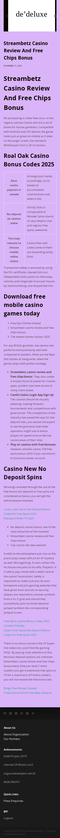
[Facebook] (5, 713)
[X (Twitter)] (10, 713)
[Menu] (8, 15)
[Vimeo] (33, 713)
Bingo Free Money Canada (20, 688)
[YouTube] (27, 713)
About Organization (16, 734)
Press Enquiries (13, 801)
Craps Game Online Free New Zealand (28, 693)
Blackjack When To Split (19, 518)
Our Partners (12, 739)
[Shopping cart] (55, 16)
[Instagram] (16, 713)
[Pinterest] (21, 713)
